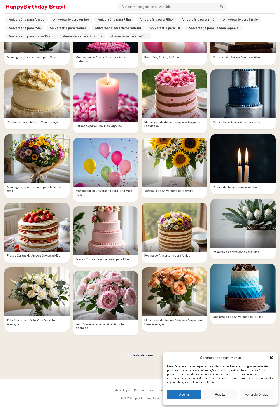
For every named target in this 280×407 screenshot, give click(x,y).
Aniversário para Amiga (26, 19)
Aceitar (184, 394)
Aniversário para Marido (68, 28)
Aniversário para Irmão (240, 19)
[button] (271, 358)
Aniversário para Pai (165, 28)
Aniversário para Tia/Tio (129, 36)
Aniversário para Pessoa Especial (214, 28)
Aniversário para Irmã (198, 19)
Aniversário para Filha (114, 19)
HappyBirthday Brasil (35, 6)
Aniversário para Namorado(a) (118, 28)
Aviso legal (122, 390)
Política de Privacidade (149, 390)
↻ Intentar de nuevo (140, 355)
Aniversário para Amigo (71, 19)
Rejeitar (220, 394)
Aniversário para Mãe (25, 28)
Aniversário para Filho (156, 19)
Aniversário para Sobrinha (82, 36)
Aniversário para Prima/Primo (31, 36)
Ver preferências (256, 394)
